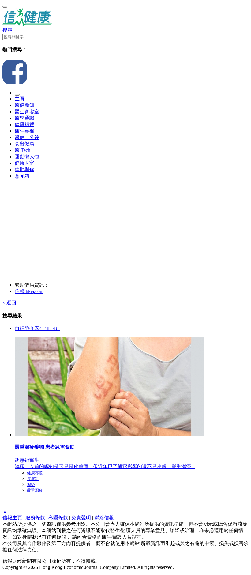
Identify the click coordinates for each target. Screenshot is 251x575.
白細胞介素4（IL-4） (37, 328)
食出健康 (24, 143)
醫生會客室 (27, 111)
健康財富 (24, 163)
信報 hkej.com (29, 291)
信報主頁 (12, 517)
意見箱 (22, 176)
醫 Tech (22, 150)
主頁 (19, 98)
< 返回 (9, 302)
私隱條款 (58, 517)
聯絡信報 (104, 517)
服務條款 (35, 517)
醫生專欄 (24, 130)
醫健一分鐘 (27, 137)
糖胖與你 (24, 169)
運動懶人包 (27, 156)
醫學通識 (24, 118)
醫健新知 (24, 105)
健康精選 (24, 124)
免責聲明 (81, 517)
